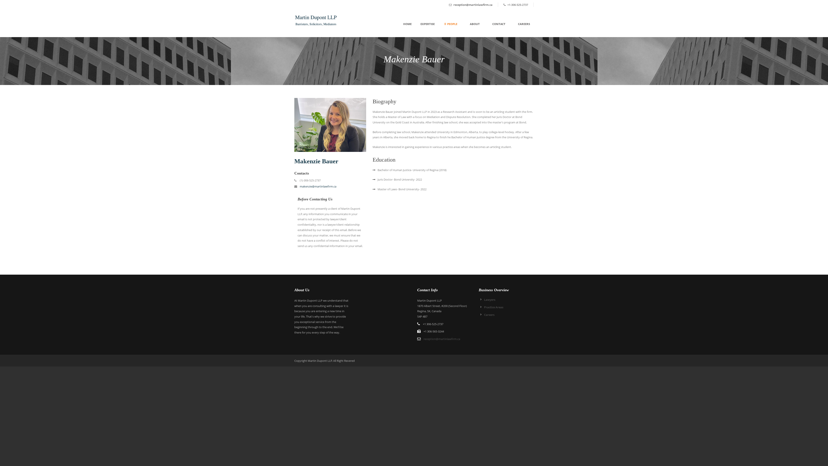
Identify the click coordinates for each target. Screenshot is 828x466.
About (475, 24)
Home (407, 24)
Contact (498, 24)
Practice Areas (493, 307)
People (452, 24)
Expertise (427, 24)
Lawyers (489, 300)
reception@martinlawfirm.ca (472, 5)
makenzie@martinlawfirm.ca (318, 186)
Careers (524, 24)
